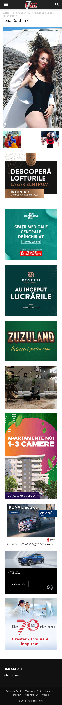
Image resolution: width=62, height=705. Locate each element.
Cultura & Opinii (13, 691)
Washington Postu (33, 691)
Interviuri (17, 694)
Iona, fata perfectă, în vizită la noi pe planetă (34, 12)
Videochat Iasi (11, 675)
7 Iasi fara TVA (31, 694)
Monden (49, 691)
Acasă (6, 12)
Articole (45, 694)
